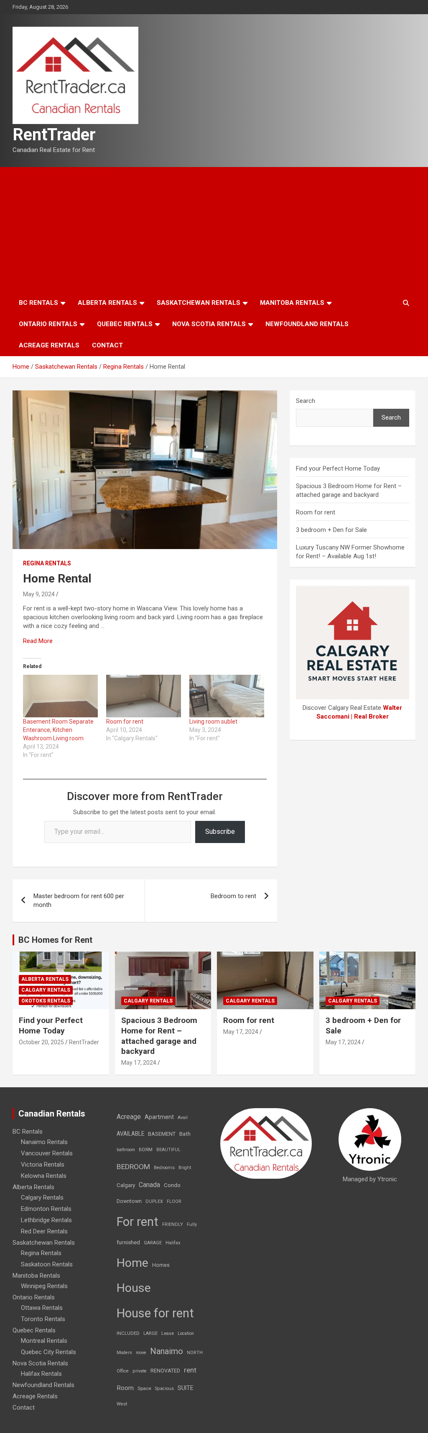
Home (132, 1263)
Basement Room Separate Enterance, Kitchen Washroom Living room (58, 730)
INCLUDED (128, 1333)
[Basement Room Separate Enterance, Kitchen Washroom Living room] (60, 696)
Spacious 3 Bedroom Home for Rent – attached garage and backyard (159, 1035)
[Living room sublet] (226, 696)
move (141, 1352)
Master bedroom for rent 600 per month (78, 900)
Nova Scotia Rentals (209, 324)
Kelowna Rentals (43, 1176)
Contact (107, 345)
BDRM (146, 1149)
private (139, 1371)
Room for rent (124, 721)
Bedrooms (164, 1167)
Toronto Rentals (43, 1319)
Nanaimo (166, 1351)
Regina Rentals (47, 563)
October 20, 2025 (41, 1042)
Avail (183, 1117)
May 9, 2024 (39, 594)
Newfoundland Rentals (307, 324)
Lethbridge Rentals (46, 1220)
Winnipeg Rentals (44, 1286)
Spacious (164, 1388)
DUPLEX (154, 1201)
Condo (172, 1185)
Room (125, 1388)
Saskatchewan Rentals (198, 302)
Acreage (129, 1117)
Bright (184, 1167)
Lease (167, 1333)
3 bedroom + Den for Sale (331, 530)
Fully (192, 1224)
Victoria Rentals (42, 1164)
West (122, 1404)
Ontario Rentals (48, 324)
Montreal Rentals (44, 1340)
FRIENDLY (172, 1224)
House (134, 1288)
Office (123, 1371)
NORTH (195, 1352)
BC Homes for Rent (55, 940)
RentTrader (54, 134)
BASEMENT (162, 1134)
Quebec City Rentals (48, 1352)
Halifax (173, 1243)
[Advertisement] (214, 229)
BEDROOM (133, 1166)
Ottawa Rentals (42, 1307)
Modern (124, 1352)
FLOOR (174, 1201)
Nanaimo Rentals (44, 1142)
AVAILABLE (130, 1133)
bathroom (126, 1149)
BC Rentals (38, 302)
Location (186, 1333)
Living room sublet (213, 721)
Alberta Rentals (107, 302)
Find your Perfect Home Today (338, 468)
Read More (38, 641)
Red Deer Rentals (44, 1231)
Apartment (159, 1117)
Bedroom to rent (233, 896)
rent (190, 1370)
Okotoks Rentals (45, 1001)
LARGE (150, 1333)
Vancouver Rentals (47, 1153)
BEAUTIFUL (168, 1149)
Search (305, 401)
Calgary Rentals (45, 990)
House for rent (155, 1313)
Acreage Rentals (49, 345)
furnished (128, 1242)
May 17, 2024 (138, 1062)
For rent (137, 1222)
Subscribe (220, 831)
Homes (161, 1265)
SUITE (186, 1388)
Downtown (129, 1201)
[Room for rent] (143, 696)
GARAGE (153, 1243)
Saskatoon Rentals (47, 1264)
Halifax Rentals (41, 1373)
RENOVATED (165, 1370)
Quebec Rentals (125, 324)
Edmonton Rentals (46, 1209)
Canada (149, 1185)
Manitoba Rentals (292, 302)
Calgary (126, 1185)
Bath (185, 1134)
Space (144, 1388)
